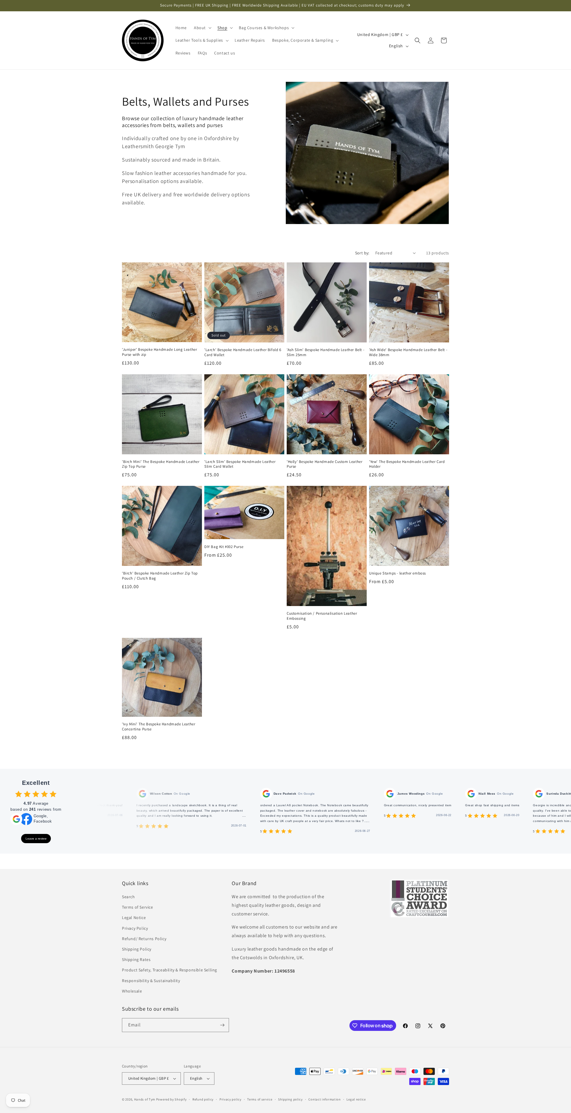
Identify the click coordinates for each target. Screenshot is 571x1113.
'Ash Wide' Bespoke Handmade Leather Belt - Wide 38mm (408, 352)
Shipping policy (290, 1099)
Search (128, 896)
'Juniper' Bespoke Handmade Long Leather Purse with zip (159, 352)
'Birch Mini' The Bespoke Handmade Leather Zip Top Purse (161, 464)
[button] (202, 27)
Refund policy (203, 1099)
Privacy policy (230, 1099)
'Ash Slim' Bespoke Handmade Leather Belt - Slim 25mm (325, 352)
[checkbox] (18, 794)
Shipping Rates (136, 959)
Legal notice (355, 1099)
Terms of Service (137, 907)
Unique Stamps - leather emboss (397, 573)
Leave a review (36, 838)
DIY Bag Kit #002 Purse (223, 546)
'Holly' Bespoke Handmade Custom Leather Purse (324, 464)
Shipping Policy (136, 949)
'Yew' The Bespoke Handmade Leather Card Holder (407, 464)
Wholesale (132, 991)
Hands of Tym (144, 1099)
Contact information (324, 1099)
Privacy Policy (135, 928)
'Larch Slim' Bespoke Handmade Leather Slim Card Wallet (239, 464)
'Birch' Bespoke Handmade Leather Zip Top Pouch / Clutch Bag (160, 576)
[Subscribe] (222, 1025)
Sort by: (362, 253)
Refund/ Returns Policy (144, 938)
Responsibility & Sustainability (151, 980)
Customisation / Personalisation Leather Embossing (322, 616)
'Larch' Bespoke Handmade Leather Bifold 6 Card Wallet (242, 352)
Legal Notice (134, 917)
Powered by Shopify (171, 1099)
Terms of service (259, 1099)
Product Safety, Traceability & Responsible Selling (169, 970)
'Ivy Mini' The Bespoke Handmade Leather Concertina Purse (158, 727)
